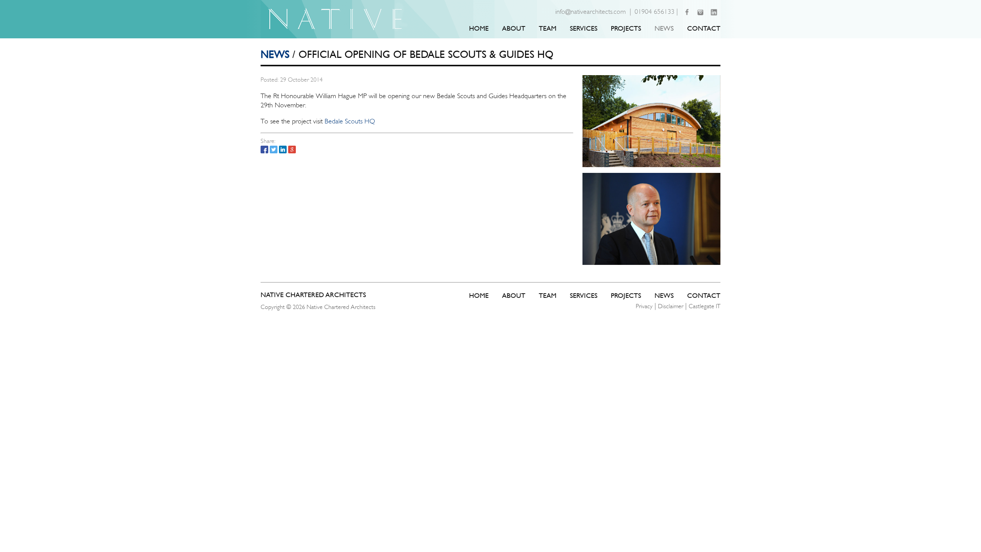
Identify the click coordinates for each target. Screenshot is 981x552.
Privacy (644, 306)
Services (583, 28)
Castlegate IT (704, 306)
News (664, 28)
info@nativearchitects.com (590, 11)
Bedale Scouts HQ (350, 121)
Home (479, 28)
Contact (703, 28)
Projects (626, 28)
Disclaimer (670, 306)
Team (547, 28)
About (513, 28)
